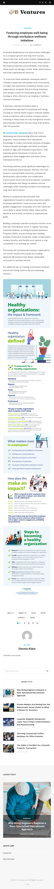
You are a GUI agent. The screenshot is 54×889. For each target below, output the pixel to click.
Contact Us (7, 853)
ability (10, 613)
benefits (22, 613)
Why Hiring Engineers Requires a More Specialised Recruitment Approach (31, 693)
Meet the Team (8, 859)
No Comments (35, 45)
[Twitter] (29, 623)
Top (27, 884)
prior (43, 613)
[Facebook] (24, 623)
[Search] (50, 2)
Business (28, 28)
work (32, 617)
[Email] (37, 623)
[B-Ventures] (27, 12)
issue (33, 613)
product (21, 617)
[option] (27, 810)
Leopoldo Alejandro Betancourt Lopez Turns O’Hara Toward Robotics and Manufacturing (33, 722)
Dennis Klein (27, 648)
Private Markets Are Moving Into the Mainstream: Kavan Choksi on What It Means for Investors (33, 707)
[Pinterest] (33, 623)
